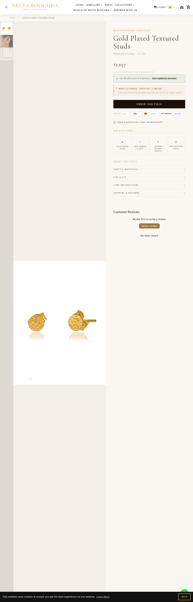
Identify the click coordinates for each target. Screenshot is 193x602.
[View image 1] (6, 28)
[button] (6, 7)
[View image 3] (6, 54)
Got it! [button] (184, 597)
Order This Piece (149, 104)
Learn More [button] (102, 597)
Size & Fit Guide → (124, 131)
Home (13, 18)
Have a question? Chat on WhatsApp (140, 122)
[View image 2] (6, 41)
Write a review (149, 225)
